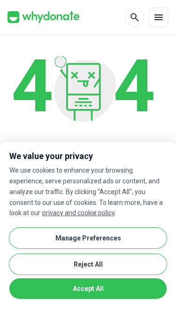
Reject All (88, 264)
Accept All (88, 288)
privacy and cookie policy (78, 213)
